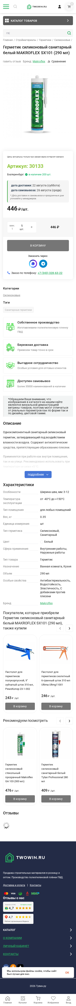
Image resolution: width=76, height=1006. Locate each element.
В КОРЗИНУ (38, 245)
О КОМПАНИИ (12, 938)
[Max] (33, 264)
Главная (8, 40)
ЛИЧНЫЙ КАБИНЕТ (16, 946)
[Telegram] (43, 264)
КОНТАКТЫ (10, 954)
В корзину (20, 706)
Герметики (45, 40)
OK (67, 972)
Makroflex (46, 603)
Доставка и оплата (14, 885)
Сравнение (58, 61)
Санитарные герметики (18, 310)
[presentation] (60, 628)
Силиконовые (62, 40)
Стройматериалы (26, 40)
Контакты (35, 885)
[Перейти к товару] (38, 103)
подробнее (36, 474)
